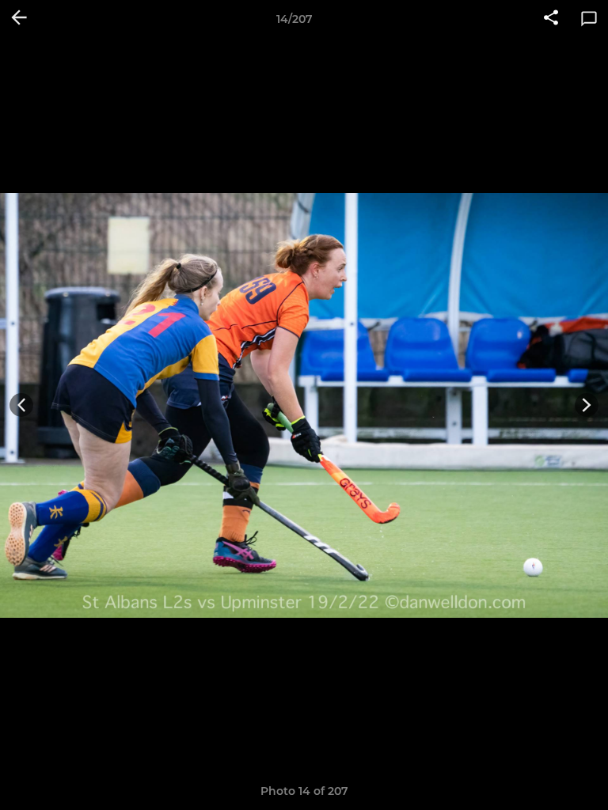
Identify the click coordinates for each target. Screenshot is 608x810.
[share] (551, 19)
